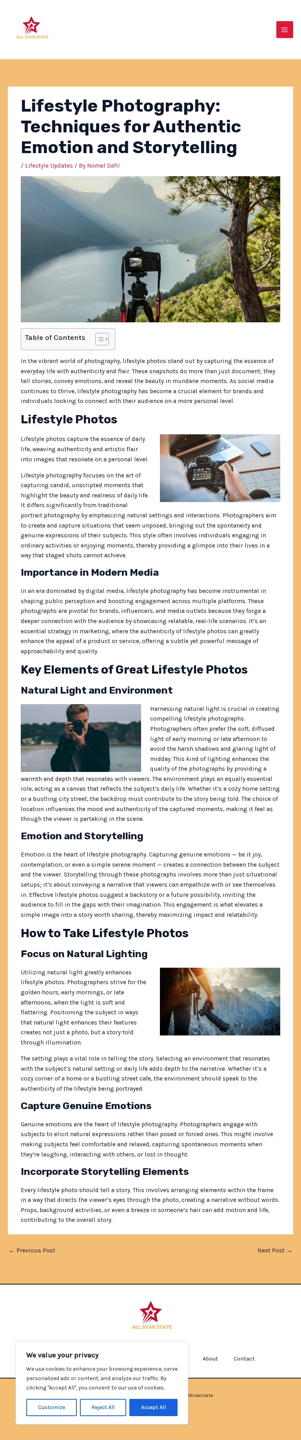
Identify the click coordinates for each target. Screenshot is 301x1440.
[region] (102, 1383)
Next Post (274, 1250)
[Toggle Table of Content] (98, 339)
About (210, 1358)
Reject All (102, 1407)
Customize (51, 1407)
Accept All (153, 1407)
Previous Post (32, 1250)
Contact (244, 1358)
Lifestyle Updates (49, 165)
